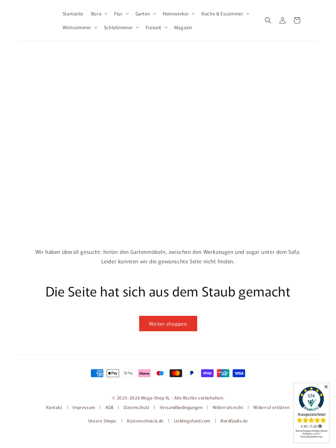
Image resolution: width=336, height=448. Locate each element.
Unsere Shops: (103, 420)
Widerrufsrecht (228, 407)
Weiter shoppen (168, 323)
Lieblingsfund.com (193, 420)
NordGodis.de (234, 420)
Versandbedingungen (181, 407)
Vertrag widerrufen (168, 384)
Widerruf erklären (271, 407)
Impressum (84, 407)
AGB (109, 407)
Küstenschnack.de (146, 420)
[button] (98, 13)
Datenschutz (137, 407)
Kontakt (55, 407)
